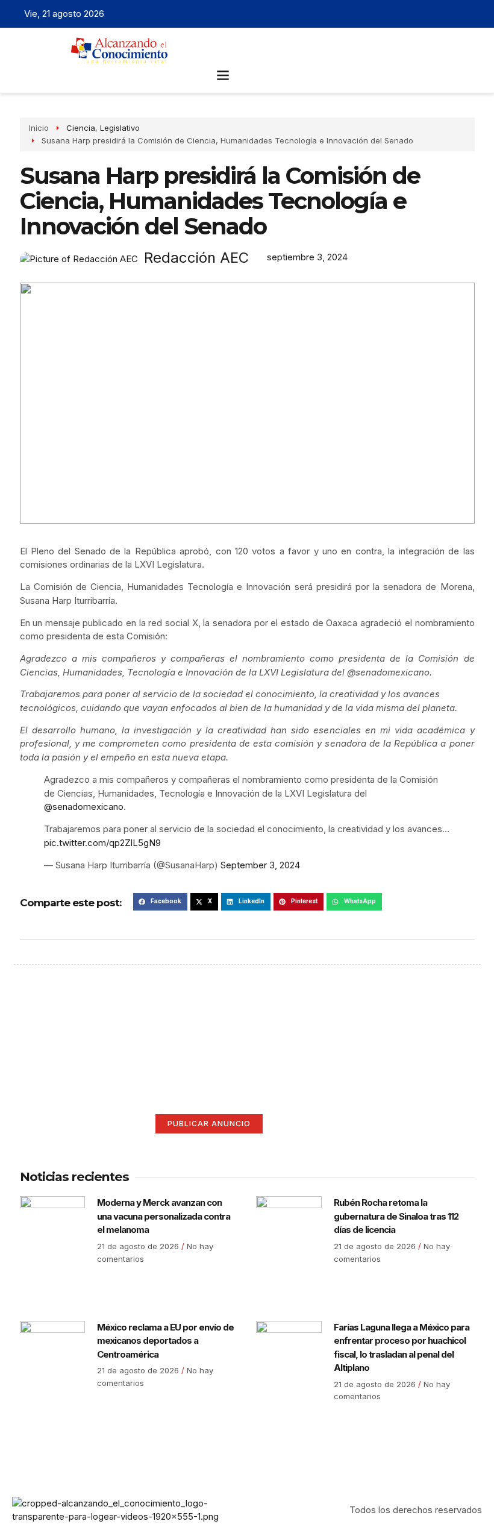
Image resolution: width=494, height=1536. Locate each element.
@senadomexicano (84, 806)
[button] (223, 74)
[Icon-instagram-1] (455, 14)
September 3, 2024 (260, 865)
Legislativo (120, 128)
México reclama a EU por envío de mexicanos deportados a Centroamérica (165, 1340)
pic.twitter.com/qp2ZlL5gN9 (102, 842)
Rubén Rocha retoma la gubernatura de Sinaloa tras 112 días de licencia (396, 1216)
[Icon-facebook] (418, 14)
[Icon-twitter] (437, 14)
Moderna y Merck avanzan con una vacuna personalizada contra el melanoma (163, 1216)
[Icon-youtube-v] (474, 14)
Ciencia (80, 128)
